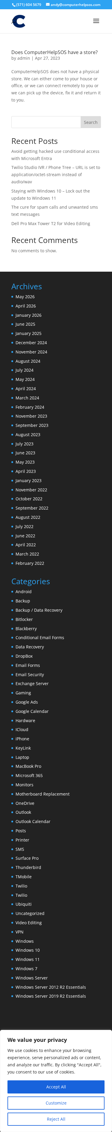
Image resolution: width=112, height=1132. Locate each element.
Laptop (22, 757)
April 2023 (26, 471)
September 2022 (32, 508)
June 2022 (25, 536)
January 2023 (29, 480)
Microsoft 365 (29, 775)
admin (23, 58)
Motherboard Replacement (43, 794)
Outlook (23, 812)
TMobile (24, 876)
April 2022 (26, 544)
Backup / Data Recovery (39, 610)
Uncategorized (30, 913)
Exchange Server (32, 683)
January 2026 (29, 315)
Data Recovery (30, 647)
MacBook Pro (28, 766)
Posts (21, 830)
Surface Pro (27, 858)
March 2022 (27, 554)
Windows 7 (26, 968)
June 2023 (25, 453)
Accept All (56, 1087)
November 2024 (31, 352)
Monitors (24, 785)
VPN (20, 932)
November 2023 (31, 416)
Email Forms (28, 665)
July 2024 (24, 370)
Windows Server (32, 978)
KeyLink (23, 748)
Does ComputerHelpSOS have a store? (54, 52)
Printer (22, 840)
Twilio (21, 886)
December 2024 (31, 342)
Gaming (23, 693)
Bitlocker (24, 619)
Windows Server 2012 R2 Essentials (51, 987)
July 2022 (24, 526)
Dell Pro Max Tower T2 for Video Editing (50, 223)
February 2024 (30, 407)
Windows (25, 941)
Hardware (25, 720)
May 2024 (25, 379)
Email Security (30, 674)
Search (91, 122)
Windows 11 (28, 959)
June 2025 (25, 324)
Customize (56, 1103)
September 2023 (32, 425)
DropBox (24, 656)
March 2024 (27, 398)
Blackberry (26, 628)
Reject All (56, 1119)
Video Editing (29, 922)
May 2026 (25, 296)
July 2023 (24, 444)
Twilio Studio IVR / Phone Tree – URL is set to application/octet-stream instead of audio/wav (55, 174)
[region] (56, 1081)
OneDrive (25, 803)
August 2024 (28, 361)
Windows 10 (28, 950)
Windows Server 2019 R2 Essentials (51, 996)
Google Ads (27, 702)
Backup (23, 601)
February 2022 (30, 563)
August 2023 (28, 434)
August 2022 (28, 517)
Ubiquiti (24, 904)
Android (24, 591)
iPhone (22, 739)
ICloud (22, 729)
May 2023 (25, 462)
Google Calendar (32, 711)
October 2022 (29, 499)
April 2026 (26, 306)
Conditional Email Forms (40, 637)
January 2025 (29, 333)
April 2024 (26, 388)
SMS (20, 849)
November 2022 (31, 490)
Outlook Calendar (33, 821)
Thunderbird (28, 867)
